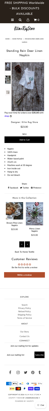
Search (24, 305)
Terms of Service (24, 318)
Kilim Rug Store (32, 394)
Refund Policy (24, 311)
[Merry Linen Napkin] (34, 213)
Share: (24, 183)
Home (7, 39)
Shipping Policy (24, 314)
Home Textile (17, 39)
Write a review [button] (24, 274)
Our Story (24, 331)
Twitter (25, 187)
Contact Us (25, 336)
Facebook (13, 187)
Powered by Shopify (24, 401)
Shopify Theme (15, 398)
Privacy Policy (24, 308)
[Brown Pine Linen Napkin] (14, 211)
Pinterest (37, 187)
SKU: (24, 134)
